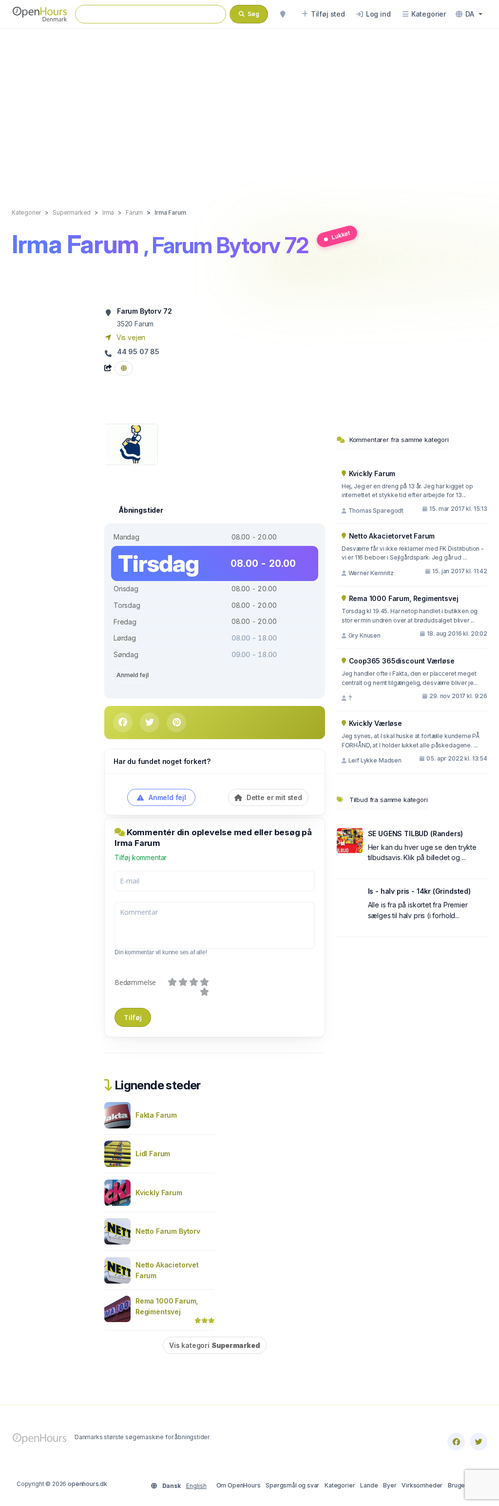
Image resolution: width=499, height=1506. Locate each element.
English (196, 1485)
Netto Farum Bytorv (167, 1231)
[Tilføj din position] (282, 14)
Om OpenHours (238, 1485)
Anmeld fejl (132, 675)
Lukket (341, 235)
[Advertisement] (249, 108)
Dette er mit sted (273, 797)
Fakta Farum (156, 1115)
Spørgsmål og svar (292, 1485)
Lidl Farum (152, 1153)
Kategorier (340, 1485)
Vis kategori (214, 1345)
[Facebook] (456, 1441)
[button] (469, 14)
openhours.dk (87, 1483)
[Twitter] (478, 1441)
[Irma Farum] (130, 444)
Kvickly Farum (158, 1192)
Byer (389, 1485)
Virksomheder (422, 1485)
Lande (369, 1485)
